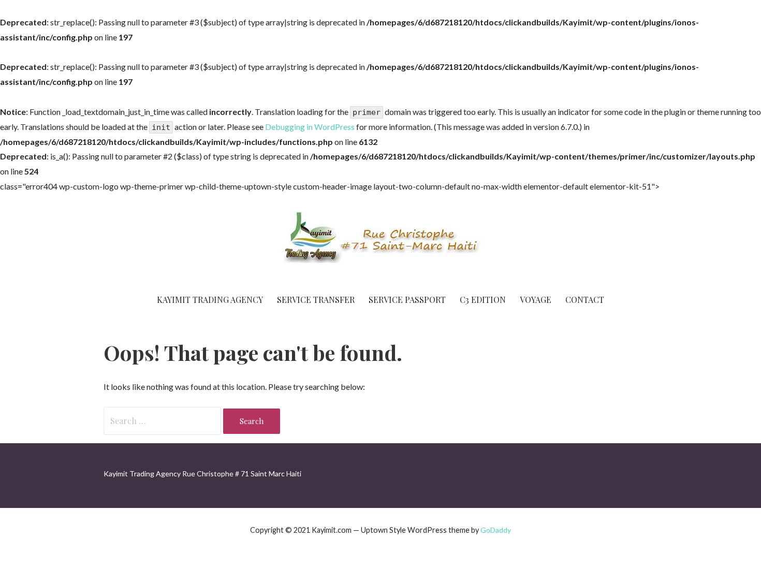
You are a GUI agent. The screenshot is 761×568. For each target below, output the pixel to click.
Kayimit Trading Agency (210, 299)
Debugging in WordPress (310, 127)
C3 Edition (483, 299)
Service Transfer (316, 299)
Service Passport (407, 299)
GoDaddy (495, 530)
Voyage (535, 299)
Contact (584, 299)
